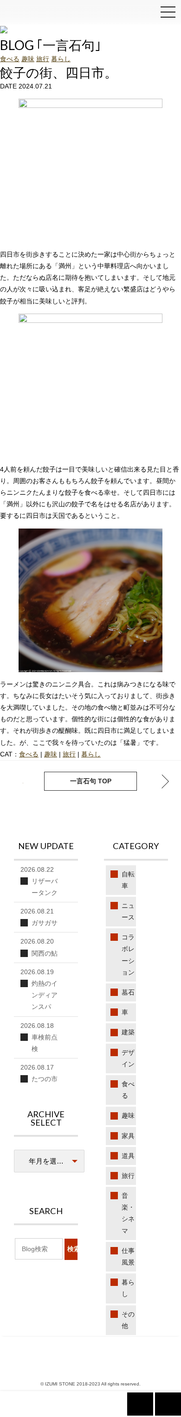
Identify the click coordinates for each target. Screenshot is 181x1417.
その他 (128, 1319)
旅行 (42, 59)
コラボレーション (128, 954)
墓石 (128, 992)
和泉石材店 (28, 14)
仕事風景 (128, 1256)
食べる (9, 59)
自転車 (128, 879)
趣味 (27, 59)
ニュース (128, 911)
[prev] (165, 781)
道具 (128, 1155)
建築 (128, 1032)
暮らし (61, 59)
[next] (16, 781)
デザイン (128, 1058)
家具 (128, 1136)
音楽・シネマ (128, 1213)
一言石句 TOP (90, 781)
